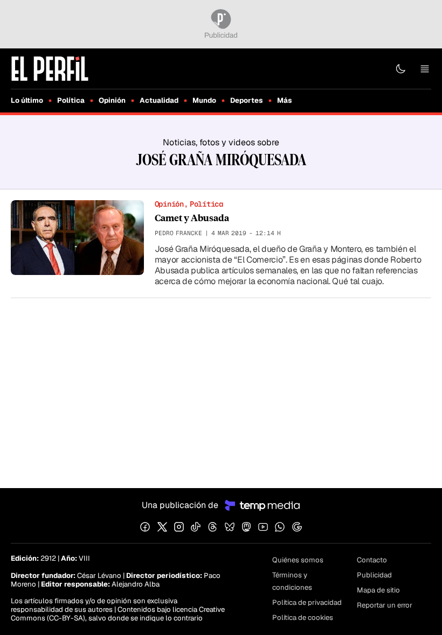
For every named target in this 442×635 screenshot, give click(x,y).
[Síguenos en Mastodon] (246, 526)
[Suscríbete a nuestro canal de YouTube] (263, 526)
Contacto (372, 560)
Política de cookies (302, 617)
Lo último (27, 100)
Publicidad (374, 575)
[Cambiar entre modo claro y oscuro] (400, 69)
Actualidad (159, 100)
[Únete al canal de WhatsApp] (279, 526)
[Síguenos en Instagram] (179, 526)
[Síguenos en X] (162, 526)
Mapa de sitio (378, 590)
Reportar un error (384, 605)
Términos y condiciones (292, 581)
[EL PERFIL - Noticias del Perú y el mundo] (50, 68)
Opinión (112, 100)
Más (284, 100)
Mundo (204, 100)
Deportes (246, 100)
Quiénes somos (297, 560)
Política (71, 100)
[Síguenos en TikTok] (195, 526)
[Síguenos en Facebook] (145, 526)
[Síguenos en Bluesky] (229, 526)
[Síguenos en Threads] (212, 526)
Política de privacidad (307, 602)
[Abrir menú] (425, 69)
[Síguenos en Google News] (297, 526)
